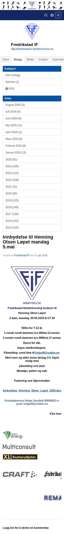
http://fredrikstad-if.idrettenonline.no (32, 49)
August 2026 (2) (15, 104)
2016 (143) (12, 220)
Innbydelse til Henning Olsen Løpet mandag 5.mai (28, 242)
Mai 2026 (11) (13, 125)
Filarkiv (43, 59)
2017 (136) (12, 214)
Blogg (18, 59)
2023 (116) (11, 173)
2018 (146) (12, 207)
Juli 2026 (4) (12, 111)
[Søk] (46, 15)
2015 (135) (12, 227)
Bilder (30, 59)
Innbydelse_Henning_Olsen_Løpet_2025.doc (32, 390)
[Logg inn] (52, 15)
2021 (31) (11, 186)
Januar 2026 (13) (15, 152)
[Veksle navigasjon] (58, 15)
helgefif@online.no (47, 352)
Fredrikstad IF (22, 255)
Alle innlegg (12, 75)
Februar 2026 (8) (15, 145)
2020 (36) (11, 193)
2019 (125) (12, 200)
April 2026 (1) (13, 132)
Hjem (6, 59)
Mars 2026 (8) (13, 139)
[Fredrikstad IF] (32, 5)
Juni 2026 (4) (13, 118)
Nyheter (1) (12, 81)
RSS (11, 88)
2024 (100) (12, 166)
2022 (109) (12, 179)
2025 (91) (11, 159)
